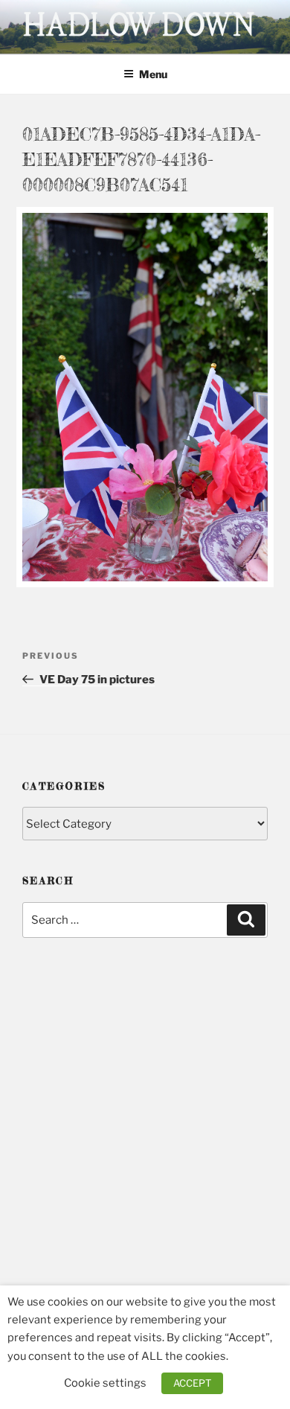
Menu (153, 74)
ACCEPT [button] (192, 1383)
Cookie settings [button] (105, 1383)
